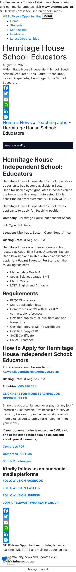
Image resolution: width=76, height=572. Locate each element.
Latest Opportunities (24, 38)
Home (14, 21)
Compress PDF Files (17, 454)
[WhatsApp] (38, 105)
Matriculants (18, 30)
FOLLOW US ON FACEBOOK (23, 480)
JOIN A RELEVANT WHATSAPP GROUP (30, 502)
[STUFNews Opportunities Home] (22, 16)
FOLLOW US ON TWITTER (21, 488)
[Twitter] (38, 94)
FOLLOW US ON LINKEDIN (21, 495)
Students (16, 25)
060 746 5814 (28, 386)
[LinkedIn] (38, 111)
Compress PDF (13, 446)
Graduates (17, 34)
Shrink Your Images (17, 461)
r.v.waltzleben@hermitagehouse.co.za (31, 371)
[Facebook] (38, 88)
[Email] (38, 99)
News (26, 122)
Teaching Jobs (52, 122)
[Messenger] (38, 117)
